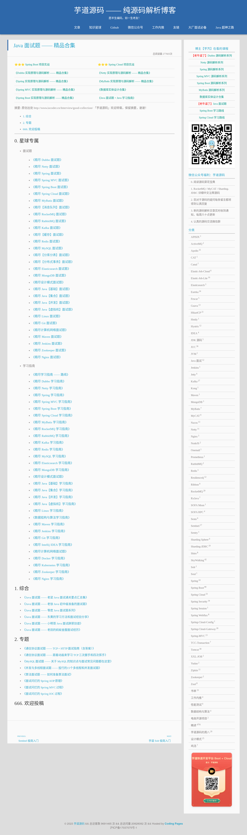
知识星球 (95, 27)
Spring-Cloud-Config (203, 622)
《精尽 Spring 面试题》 (47, 173)
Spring (196, 580)
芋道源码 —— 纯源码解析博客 (125, 10)
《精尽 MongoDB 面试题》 (50, 275)
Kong (195, 388)
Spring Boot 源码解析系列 (212, 83)
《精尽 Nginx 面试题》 (47, 357)
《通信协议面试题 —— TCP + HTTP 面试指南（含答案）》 (59, 648)
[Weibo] (138, 725)
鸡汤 (194, 745)
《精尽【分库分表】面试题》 (51, 255)
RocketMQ (198, 491)
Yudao (195, 663)
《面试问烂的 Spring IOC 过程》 (43, 693)
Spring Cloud (199, 594)
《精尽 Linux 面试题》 (47, 316)
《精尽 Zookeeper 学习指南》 (51, 572)
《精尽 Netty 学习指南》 (48, 388)
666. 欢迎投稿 (31, 129)
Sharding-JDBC (201, 546)
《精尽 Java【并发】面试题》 (51, 302)
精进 (196, 725)
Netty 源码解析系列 (211, 62)
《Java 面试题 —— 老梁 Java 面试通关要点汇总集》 (55, 597)
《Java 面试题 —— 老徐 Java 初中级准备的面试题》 (55, 604)
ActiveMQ (197, 243)
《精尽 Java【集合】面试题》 (51, 296)
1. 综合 (27, 116)
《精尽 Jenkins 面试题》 (48, 343)
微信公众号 (135, 27)
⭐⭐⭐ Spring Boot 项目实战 (32, 64)
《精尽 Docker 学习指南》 (49, 558)
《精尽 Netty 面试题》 (46, 166)
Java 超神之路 (225, 27)
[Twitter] (146, 725)
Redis (195, 470)
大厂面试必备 (197, 27)
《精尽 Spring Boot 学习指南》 (52, 408)
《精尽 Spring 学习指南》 (49, 395)
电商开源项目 (200, 718)
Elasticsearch (198, 285)
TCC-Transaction (201, 642)
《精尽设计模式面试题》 (48, 282)
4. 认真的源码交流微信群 (205, 221)
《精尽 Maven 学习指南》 (49, 524)
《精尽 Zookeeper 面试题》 (50, 350)
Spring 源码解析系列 (212, 69)
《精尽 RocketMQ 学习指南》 (51, 429)
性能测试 (197, 704)
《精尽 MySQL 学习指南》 (49, 456)
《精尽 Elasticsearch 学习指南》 (53, 463)
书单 (195, 690)
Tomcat (196, 649)
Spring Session (199, 608)
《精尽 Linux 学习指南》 (48, 510)
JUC (194, 346)
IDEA (195, 333)
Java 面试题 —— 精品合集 (44, 45)
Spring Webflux (200, 615)
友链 (176, 27)
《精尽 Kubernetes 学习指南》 (51, 565)
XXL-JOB (197, 656)
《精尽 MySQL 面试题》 (48, 248)
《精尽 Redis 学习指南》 (48, 449)
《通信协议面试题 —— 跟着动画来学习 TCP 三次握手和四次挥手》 (65, 655)
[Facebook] (162, 725)
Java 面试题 (212, 103)
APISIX (196, 236)
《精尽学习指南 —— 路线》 (51, 374)
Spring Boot (199, 587)
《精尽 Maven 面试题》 (47, 336)
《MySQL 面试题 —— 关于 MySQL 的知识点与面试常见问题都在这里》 (68, 661)
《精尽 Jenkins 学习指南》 (49, 531)
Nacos (195, 422)
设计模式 (197, 739)
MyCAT (196, 415)
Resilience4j (199, 477)
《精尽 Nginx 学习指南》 (48, 578)
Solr (194, 567)
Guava (196, 305)
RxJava (195, 498)
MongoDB (197, 401)
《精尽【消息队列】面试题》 (51, 207)
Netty (195, 429)
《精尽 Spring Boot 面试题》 (50, 187)
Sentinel (196, 525)
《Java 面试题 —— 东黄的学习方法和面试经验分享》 (56, 617)
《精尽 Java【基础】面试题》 (51, 289)
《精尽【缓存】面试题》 (48, 234)
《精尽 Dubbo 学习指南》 (49, 381)
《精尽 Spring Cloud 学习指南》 (53, 415)
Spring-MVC (199, 635)
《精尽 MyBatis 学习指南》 (50, 422)
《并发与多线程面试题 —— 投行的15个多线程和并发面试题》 (62, 668)
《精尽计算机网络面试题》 (50, 330)
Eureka (196, 291)
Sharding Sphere (200, 539)
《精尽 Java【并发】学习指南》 (53, 497)
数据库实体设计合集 (212, 96)
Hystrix (196, 326)
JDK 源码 (197, 340)
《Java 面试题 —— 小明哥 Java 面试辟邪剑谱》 (53, 623)
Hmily (195, 319)
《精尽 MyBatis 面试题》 (48, 200)
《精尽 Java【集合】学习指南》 (53, 490)
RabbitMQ (197, 463)
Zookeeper (197, 677)
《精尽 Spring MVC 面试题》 (51, 180)
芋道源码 (79, 823)
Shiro (194, 553)
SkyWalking (199, 560)
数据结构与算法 (201, 711)
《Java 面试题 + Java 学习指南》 (117, 97)
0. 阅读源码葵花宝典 (203, 182)
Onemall (196, 450)
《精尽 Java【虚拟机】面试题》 (53, 309)
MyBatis (196, 408)
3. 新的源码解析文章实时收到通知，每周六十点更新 (210, 212)
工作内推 (158, 27)
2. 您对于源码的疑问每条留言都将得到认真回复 (211, 201)
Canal (195, 264)
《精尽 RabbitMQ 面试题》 (50, 221)
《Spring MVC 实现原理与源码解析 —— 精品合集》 (45, 89)
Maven (195, 395)
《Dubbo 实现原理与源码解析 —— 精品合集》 (42, 72)
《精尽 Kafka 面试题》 (47, 228)
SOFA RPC (198, 512)
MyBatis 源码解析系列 (212, 90)
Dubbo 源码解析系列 (212, 55)
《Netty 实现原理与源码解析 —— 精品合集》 (124, 72)
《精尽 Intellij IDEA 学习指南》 (53, 544)
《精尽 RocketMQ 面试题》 (50, 214)
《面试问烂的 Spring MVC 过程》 (44, 687)
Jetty (194, 374)
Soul (194, 573)
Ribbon (195, 484)
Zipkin (196, 670)
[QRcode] (154, 725)
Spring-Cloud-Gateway (204, 628)
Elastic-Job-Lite (200, 278)
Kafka (195, 381)
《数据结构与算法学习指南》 (51, 517)
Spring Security (200, 601)
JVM (194, 353)
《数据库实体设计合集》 (112, 89)
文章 (77, 27)
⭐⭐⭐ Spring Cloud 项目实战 (116, 64)
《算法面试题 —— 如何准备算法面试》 (48, 674)
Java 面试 (197, 360)
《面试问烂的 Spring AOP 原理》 (43, 680)
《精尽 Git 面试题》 (45, 323)
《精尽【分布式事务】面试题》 (53, 262)
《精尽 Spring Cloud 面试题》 (51, 193)
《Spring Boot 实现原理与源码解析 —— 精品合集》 (44, 97)
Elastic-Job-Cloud (201, 271)
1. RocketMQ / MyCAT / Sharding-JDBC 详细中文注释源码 (210, 190)
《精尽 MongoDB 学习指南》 (51, 470)
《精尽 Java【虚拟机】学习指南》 (54, 504)
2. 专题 (27, 122)
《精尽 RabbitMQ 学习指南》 (51, 436)
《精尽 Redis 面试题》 (46, 241)
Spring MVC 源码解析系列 (211, 76)
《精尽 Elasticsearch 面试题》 (51, 268)
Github (114, 27)
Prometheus (198, 457)
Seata (194, 518)
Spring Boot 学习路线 (212, 110)
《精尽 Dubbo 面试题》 (47, 160)
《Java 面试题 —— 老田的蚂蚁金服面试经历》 (52, 629)
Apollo (196, 250)
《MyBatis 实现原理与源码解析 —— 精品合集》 (126, 81)
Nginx (195, 436)
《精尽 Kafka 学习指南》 (48, 442)
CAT (194, 257)
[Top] (171, 725)
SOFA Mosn (198, 505)
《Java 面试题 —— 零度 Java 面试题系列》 (50, 610)
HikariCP (197, 312)
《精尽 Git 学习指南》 (46, 538)
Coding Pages (174, 823)
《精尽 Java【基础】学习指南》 (53, 483)
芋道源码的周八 (201, 732)
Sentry (195, 532)
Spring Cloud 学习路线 (212, 117)
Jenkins (195, 367)
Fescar (195, 298)
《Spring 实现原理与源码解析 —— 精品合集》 (41, 81)
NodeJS (196, 443)
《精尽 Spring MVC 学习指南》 (52, 401)
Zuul (194, 684)
